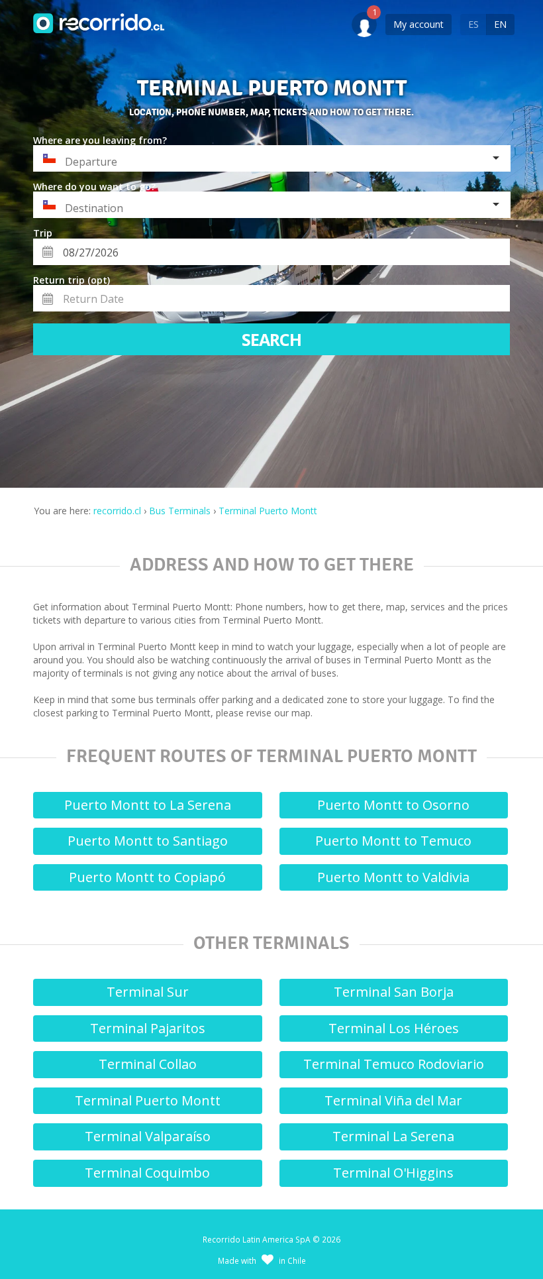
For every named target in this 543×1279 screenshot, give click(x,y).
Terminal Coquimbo (147, 1173)
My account (418, 24)
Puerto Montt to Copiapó (147, 877)
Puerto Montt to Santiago (148, 841)
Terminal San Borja (394, 992)
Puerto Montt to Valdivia (393, 877)
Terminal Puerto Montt (148, 1100)
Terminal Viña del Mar (393, 1100)
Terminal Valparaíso (148, 1136)
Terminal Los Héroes (393, 1028)
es (473, 24)
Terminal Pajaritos (147, 1028)
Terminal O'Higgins (393, 1173)
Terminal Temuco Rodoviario (393, 1064)
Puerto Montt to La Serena (147, 805)
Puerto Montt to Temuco (393, 841)
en (500, 24)
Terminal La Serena (393, 1136)
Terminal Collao (148, 1064)
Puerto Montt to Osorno (393, 805)
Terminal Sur (148, 992)
